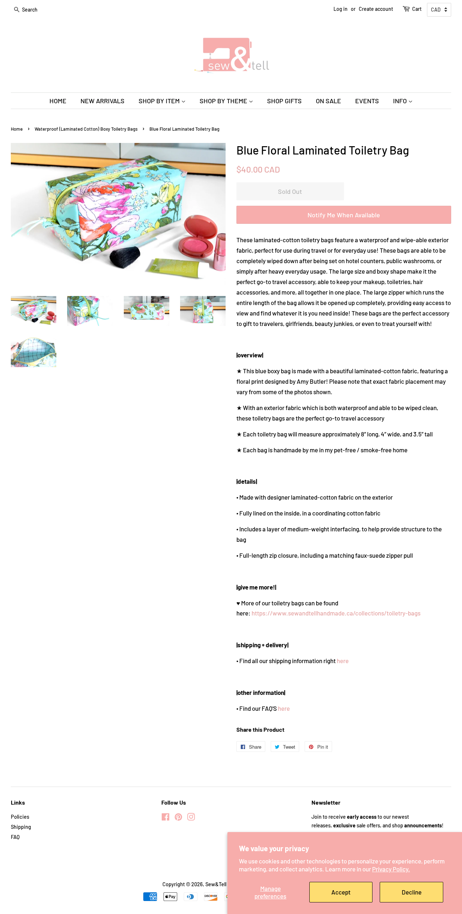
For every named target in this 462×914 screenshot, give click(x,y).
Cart (417, 9)
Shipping (21, 827)
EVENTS (367, 101)
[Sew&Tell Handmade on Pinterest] (178, 818)
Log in (341, 9)
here (343, 660)
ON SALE (328, 101)
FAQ (15, 837)
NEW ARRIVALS (102, 101)
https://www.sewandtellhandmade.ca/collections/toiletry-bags (336, 613)
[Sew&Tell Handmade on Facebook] (165, 818)
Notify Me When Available (344, 215)
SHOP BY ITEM (160, 101)
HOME (57, 101)
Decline (412, 892)
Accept (340, 892)
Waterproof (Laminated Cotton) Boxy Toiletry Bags (86, 129)
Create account (376, 9)
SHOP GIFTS (284, 101)
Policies (20, 817)
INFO (400, 101)
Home (17, 129)
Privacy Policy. (391, 868)
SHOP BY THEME (224, 101)
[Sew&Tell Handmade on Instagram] (191, 818)
